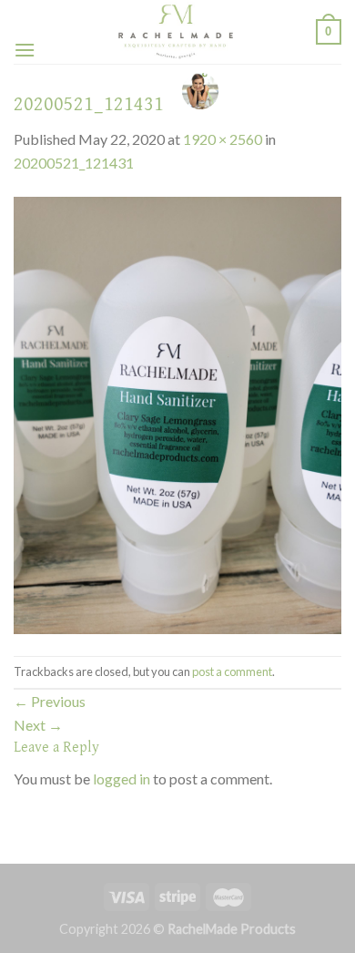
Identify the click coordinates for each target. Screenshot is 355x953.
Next (38, 724)
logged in (121, 778)
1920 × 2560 (222, 139)
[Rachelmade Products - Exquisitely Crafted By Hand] (175, 32)
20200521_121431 (74, 162)
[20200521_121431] (177, 413)
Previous (50, 701)
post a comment (232, 671)
